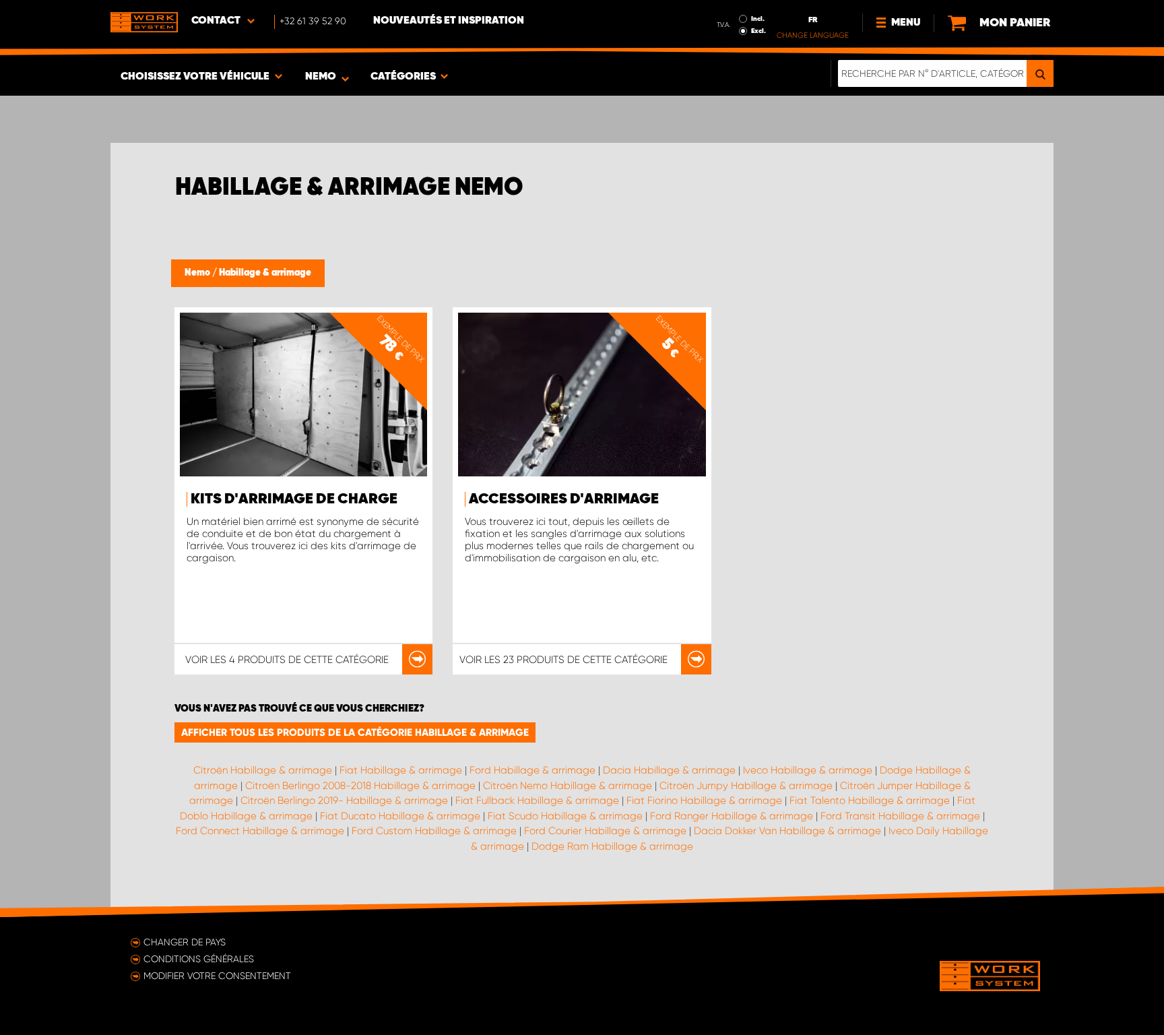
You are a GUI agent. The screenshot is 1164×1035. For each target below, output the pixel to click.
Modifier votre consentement (217, 975)
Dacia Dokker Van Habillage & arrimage (787, 831)
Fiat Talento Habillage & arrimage (869, 800)
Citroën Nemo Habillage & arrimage (567, 786)
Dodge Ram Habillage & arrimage (612, 846)
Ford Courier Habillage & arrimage (605, 831)
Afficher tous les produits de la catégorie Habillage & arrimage (355, 732)
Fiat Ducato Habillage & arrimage (400, 816)
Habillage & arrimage (265, 273)
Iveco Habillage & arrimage (807, 770)
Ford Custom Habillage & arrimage (434, 831)
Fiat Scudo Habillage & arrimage (565, 816)
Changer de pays (184, 942)
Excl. (758, 31)
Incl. (758, 18)
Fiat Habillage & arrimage (401, 770)
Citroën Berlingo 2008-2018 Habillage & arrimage (360, 786)
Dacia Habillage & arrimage (669, 770)
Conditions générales (198, 958)
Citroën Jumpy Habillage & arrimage (746, 786)
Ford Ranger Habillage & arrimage (731, 816)
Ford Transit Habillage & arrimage (900, 816)
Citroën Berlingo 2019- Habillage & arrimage (344, 800)
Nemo (198, 273)
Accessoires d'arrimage (564, 499)
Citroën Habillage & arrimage (262, 770)
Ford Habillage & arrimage (532, 770)
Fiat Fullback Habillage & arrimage (537, 800)
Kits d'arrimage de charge (294, 499)
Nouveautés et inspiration (448, 20)
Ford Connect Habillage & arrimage (260, 831)
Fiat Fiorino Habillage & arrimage (704, 800)
